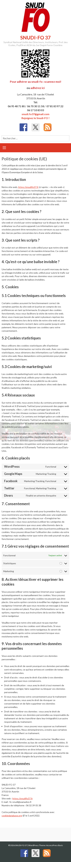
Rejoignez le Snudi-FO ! (35, 118)
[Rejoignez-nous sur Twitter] (35, 127)
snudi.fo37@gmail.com (35, 114)
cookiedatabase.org (12, 815)
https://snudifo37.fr (28, 187)
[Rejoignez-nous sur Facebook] (23, 127)
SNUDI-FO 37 (35, 37)
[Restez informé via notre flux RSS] (48, 127)
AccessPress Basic (54, 845)
